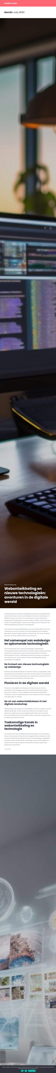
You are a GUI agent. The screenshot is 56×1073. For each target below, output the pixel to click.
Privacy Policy (32, 1070)
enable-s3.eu (10, 3)
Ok (22, 1070)
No (26, 1070)
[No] (54, 1069)
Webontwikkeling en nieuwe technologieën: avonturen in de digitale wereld (26, 595)
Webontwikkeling (10, 584)
